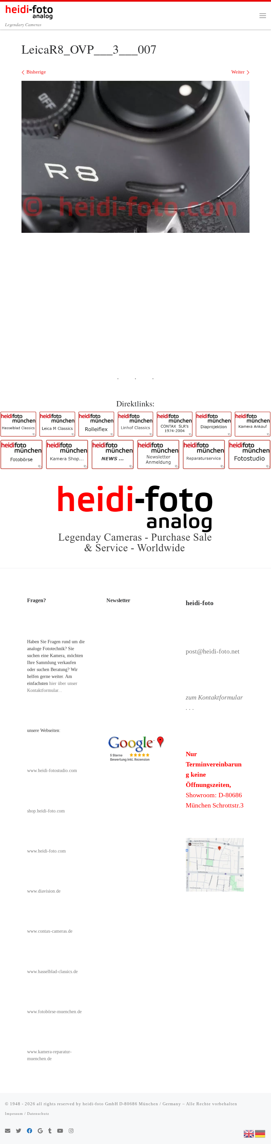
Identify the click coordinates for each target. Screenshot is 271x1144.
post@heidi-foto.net (213, 651)
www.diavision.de (43, 891)
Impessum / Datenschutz (27, 1114)
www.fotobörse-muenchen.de (54, 1011)
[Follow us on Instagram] (71, 1131)
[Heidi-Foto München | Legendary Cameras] (29, 11)
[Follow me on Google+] (40, 1131)
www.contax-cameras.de (49, 931)
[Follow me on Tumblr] (50, 1131)
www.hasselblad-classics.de (52, 971)
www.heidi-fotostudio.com (52, 770)
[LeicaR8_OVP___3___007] (135, 157)
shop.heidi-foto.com (46, 810)
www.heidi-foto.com (46, 851)
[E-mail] (7, 1131)
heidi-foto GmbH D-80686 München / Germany (132, 1103)
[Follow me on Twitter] (18, 1131)
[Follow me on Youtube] (60, 1131)
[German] (260, 1133)
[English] (249, 1133)
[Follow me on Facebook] (29, 1131)
